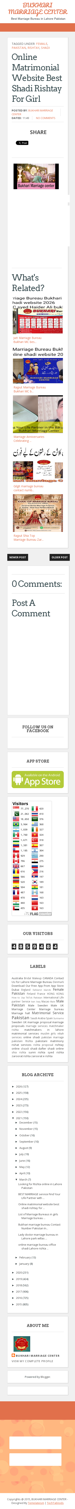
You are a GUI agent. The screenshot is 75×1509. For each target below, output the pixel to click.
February (25, 1257)
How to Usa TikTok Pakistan (27, 997)
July (21, 1154)
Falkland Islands (42, 989)
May (22, 1167)
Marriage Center (23, 1009)
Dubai (15, 990)
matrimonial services (25, 1033)
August (24, 1148)
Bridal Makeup (32, 978)
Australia (17, 978)
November (26, 1129)
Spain (49, 1018)
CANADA (48, 978)
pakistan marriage (52, 1037)
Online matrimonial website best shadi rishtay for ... (38, 1206)
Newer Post (17, 557)
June (22, 1160)
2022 (19, 1112)
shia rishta (19, 1052)
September (26, 1141)
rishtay (33, 48)
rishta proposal (43, 1044)
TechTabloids (55, 1503)
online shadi (31, 1037)
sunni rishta (37, 1052)
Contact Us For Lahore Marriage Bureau (38, 980)
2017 (19, 1291)
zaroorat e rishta (41, 1056)
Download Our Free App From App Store (38, 986)
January (24, 1264)
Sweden (17, 1022)
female (41, 44)
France (41, 993)
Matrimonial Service (48, 1013)
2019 (19, 1279)
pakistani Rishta (22, 1041)
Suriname (58, 1018)
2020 (19, 1272)
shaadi (25, 1048)
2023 (19, 1105)
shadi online (56, 1048)
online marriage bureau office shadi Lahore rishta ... (37, 1246)
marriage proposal (39, 1022)
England (25, 989)
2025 (19, 1093)
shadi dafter (38, 1048)
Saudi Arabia (37, 1018)
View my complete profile (32, 1361)
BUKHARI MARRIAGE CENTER (37, 8)
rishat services (21, 1045)
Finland (31, 993)
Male (52, 1001)
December (26, 1122)
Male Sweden (38, 1005)
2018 (19, 1285)
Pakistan (19, 48)
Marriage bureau (51, 1009)
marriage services (37, 1026)
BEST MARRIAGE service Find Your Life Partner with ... (39, 1196)
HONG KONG (55, 993)
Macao (45, 1001)
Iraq (38, 1001)
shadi (45, 48)
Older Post (60, 557)
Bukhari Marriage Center (38, 1356)
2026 (19, 1086)
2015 (19, 1304)
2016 (19, 1298)
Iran (33, 1001)
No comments (45, 118)
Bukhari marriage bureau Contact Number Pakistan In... (39, 1226)
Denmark (58, 982)
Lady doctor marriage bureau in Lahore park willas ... (38, 1236)
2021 (19, 1118)
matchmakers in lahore (44, 1030)
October (24, 1135)
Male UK (57, 1005)
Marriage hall (21, 1013)
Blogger (45, 1377)
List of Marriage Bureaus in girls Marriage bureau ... (38, 1216)
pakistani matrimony (50, 1041)
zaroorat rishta (21, 1056)
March (23, 1179)
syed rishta (56, 1052)
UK (25, 1022)
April (22, 1173)
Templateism (36, 1503)
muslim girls (48, 1033)
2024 (19, 1099)
